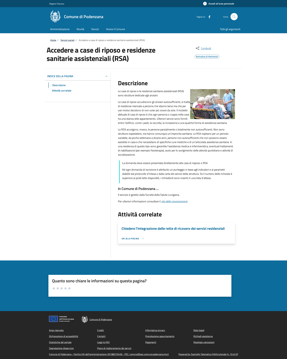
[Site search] (234, 16)
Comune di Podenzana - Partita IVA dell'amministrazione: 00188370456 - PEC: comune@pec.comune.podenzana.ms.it (109, 354)
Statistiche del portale (60, 342)
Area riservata (56, 330)
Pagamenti (150, 342)
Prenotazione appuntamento (159, 336)
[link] (133, 238)
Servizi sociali (67, 40)
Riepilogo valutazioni (204, 342)
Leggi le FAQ (103, 342)
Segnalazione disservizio (61, 348)
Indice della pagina (60, 76)
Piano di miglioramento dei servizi (114, 348)
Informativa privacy (155, 330)
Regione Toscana (56, 3)
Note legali (198, 330)
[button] (219, 3)
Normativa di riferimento (207, 56)
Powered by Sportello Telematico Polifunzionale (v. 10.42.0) (208, 354)
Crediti (100, 330)
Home (53, 40)
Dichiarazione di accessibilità (63, 336)
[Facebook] (208, 17)
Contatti (101, 336)
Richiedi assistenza (203, 336)
